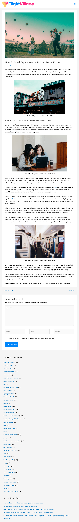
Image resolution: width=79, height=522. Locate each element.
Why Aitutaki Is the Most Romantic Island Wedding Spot (20, 506)
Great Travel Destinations (11, 416)
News (5, 431)
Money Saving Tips (9, 428)
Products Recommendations (12, 441)
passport (6, 438)
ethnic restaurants (17, 199)
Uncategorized (8, 479)
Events (5, 403)
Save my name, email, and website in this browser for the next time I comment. (31, 338)
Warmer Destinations (9, 482)
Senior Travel (7, 444)
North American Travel (10, 434)
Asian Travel (7, 368)
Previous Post (7, 290)
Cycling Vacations (8, 394)
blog (4, 384)
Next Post (73, 290)
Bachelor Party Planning (10, 378)
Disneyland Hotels (8, 397)
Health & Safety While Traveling (12, 419)
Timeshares (7, 457)
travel (5, 463)
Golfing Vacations (8, 412)
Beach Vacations (8, 381)
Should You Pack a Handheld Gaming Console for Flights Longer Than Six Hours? (28, 512)
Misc (4, 425)
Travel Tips (6, 466)
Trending (6, 475)
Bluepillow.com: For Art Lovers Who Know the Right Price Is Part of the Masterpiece (28, 509)
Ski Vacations (7, 447)
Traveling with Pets (9, 472)
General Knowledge (9, 409)
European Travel (8, 400)
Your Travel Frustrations (10, 491)
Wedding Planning (9, 485)
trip (55, 187)
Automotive (7, 375)
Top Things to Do (8, 460)
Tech (4, 453)
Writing (5, 488)
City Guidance (7, 390)
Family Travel (7, 406)
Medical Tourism (8, 422)
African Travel (7, 365)
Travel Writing (7, 469)
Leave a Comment (10, 66)
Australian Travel (8, 371)
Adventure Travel (8, 362)
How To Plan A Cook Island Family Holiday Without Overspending (23, 503)
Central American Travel (10, 387)
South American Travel (10, 450)
